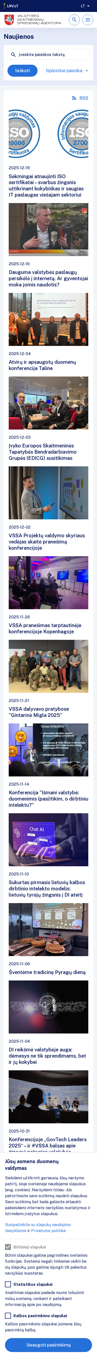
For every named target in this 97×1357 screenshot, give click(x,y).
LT (83, 6)
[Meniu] (87, 19)
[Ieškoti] (74, 19)
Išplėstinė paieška (64, 70)
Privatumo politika (48, 1230)
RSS (83, 98)
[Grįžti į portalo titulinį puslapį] (11, 6)
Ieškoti (22, 70)
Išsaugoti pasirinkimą (48, 1345)
